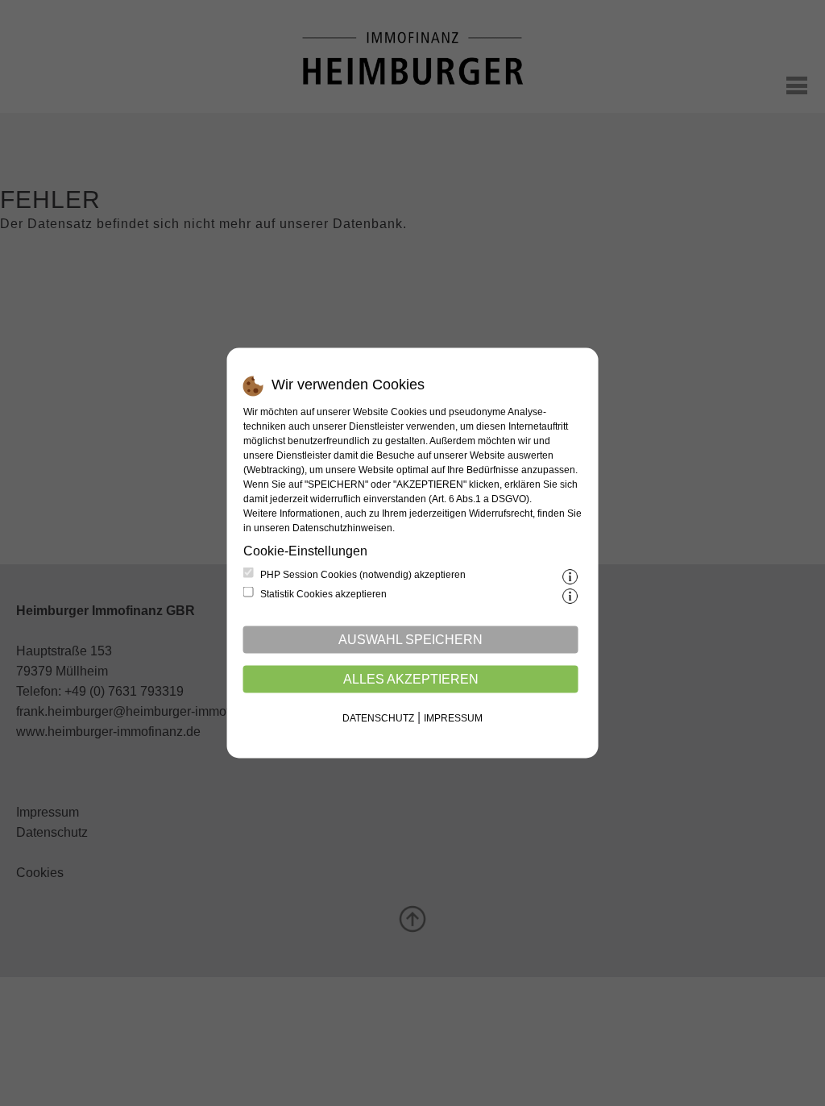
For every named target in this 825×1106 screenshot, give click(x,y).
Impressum (453, 718)
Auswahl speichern (410, 640)
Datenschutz (378, 718)
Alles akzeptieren (411, 679)
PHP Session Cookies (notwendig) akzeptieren (363, 574)
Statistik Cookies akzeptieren (323, 594)
